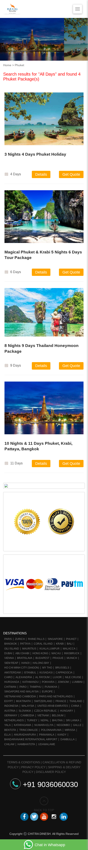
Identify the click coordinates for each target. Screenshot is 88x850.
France (61, 701)
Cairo (8, 677)
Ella (7, 734)
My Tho (47, 667)
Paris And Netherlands (56, 696)
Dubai (8, 653)
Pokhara (48, 681)
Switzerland (43, 701)
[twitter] (34, 817)
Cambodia (27, 715)
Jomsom (63, 681)
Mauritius (29, 648)
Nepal (45, 720)
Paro (22, 686)
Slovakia (25, 710)
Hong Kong (40, 653)
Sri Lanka (72, 720)
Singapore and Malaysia (21, 691)
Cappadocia (64, 672)
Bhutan (57, 720)
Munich (72, 658)
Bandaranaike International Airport (30, 739)
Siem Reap (11, 662)
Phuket (71, 639)
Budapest (42, 658)
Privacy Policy (33, 767)
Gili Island (11, 648)
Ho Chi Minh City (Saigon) (21, 667)
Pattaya (25, 643)
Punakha (51, 686)
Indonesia (11, 705)
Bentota (10, 730)
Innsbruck (71, 653)
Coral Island (43, 643)
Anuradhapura (25, 734)
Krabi (60, 643)
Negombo (63, 725)
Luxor (57, 677)
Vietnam (43, 715)
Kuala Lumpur (50, 648)
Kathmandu (30, 681)
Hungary (66, 710)
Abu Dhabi (22, 653)
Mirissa (70, 730)
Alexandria (24, 677)
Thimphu (35, 686)
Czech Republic (45, 710)
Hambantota (26, 744)
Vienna (9, 658)
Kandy (61, 734)
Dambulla (67, 739)
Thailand (75, 701)
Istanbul (30, 672)
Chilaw (9, 744)
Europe (47, 691)
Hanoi (25, 662)
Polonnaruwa (51, 730)
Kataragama (22, 725)
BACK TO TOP (44, 810)
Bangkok (10, 643)
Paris (8, 639)
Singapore (55, 639)
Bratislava (24, 658)
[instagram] (54, 817)
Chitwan (10, 686)
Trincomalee (28, 730)
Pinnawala (46, 734)
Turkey (32, 720)
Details (41, 174)
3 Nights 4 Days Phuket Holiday (35, 154)
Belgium (57, 715)
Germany (10, 715)
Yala (7, 725)
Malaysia (28, 705)
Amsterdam (12, 672)
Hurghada (11, 681)
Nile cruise (73, 677)
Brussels (62, 667)
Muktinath (23, 701)
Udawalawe (46, 744)
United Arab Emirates (52, 705)
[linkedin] (64, 817)
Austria (9, 710)
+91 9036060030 (50, 784)
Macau (56, 653)
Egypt (8, 701)
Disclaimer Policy (51, 772)
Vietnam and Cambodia (20, 696)
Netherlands (14, 720)
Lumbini (77, 681)
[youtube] (44, 817)
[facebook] (24, 817)
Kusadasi (46, 672)
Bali (69, 643)
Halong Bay (41, 662)
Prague (58, 658)
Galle (77, 725)
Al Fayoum (42, 677)
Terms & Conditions (23, 762)
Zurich (20, 639)
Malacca (69, 648)
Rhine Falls (36, 639)
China (75, 705)
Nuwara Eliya (43, 725)
